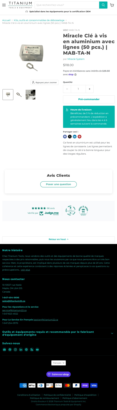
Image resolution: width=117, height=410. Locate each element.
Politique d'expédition (85, 395)
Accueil (6, 20)
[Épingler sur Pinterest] (79, 136)
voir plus (25, 269)
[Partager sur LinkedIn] (74, 136)
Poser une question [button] (58, 184)
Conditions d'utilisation (28, 395)
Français (57, 363)
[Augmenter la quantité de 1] (90, 89)
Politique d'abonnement (74, 398)
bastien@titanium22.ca (46, 319)
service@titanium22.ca (14, 310)
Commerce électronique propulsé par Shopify (58, 404)
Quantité (67, 82)
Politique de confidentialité (57, 395)
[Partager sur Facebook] (65, 136)
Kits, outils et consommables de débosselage (39, 20)
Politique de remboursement (44, 398)
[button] (8, 94)
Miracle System (76, 59)
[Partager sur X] (70, 136)
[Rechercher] (103, 5)
